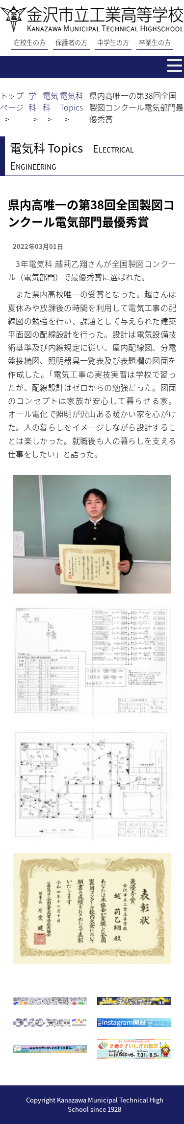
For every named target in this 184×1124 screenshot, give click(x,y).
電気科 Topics (71, 101)
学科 (32, 101)
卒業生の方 (155, 42)
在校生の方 (30, 42)
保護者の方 (71, 42)
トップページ (12, 101)
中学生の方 (113, 42)
